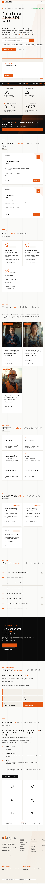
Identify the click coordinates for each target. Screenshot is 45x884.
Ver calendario (21, 49)
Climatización (22, 845)
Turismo (21, 847)
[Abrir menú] (41, 2)
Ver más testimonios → (6, 311)
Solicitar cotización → (6, 726)
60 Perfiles (39, 44)
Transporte (22, 849)
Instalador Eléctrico (22, 841)
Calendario (33, 844)
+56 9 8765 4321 (7, 858)
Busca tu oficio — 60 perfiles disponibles (13, 37)
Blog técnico (33, 852)
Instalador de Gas (23, 843)
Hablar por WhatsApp (8, 650)
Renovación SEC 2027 (30, 44)
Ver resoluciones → (6, 499)
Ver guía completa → (6, 237)
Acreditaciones (34, 842)
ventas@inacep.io (7, 854)
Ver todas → (4, 149)
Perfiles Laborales (33, 850)
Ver (31, 40)
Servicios (22, 851)
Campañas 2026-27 (33, 847)
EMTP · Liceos (7, 44)
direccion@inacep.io (8, 856)
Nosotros (33, 840)
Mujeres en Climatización (17, 44)
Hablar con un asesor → (6, 567)
